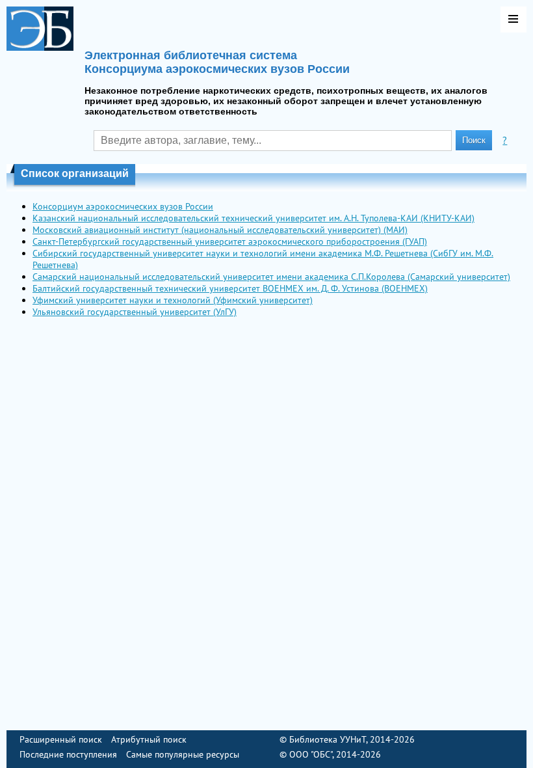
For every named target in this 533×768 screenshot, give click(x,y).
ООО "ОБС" (310, 754)
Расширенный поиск (61, 739)
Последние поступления (68, 754)
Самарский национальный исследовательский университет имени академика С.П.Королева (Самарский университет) (271, 276)
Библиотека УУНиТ (327, 739)
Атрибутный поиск (149, 739)
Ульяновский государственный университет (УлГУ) (134, 312)
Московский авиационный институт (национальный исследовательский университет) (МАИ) (220, 230)
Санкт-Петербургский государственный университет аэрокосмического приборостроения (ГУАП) (229, 241)
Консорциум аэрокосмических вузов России (122, 206)
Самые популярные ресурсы (182, 754)
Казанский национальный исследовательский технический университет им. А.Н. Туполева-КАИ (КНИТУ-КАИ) (253, 218)
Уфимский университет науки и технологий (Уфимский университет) (172, 300)
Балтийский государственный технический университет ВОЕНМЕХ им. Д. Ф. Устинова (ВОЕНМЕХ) (230, 288)
